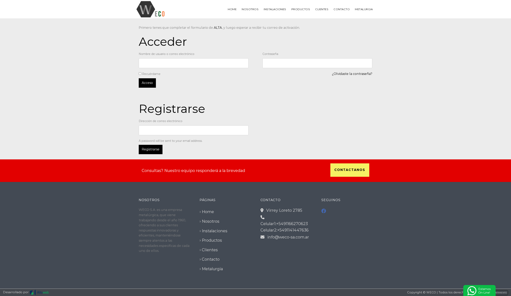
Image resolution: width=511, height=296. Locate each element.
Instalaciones (275, 9)
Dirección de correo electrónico (161, 121)
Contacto (342, 9)
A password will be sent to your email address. (170, 141)
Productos (300, 9)
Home (232, 9)
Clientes (321, 9)
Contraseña (270, 54)
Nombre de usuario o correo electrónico (167, 54)
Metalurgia (364, 9)
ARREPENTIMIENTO (497, 292)
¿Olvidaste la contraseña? (352, 74)
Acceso (147, 83)
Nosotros (250, 9)
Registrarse (150, 149)
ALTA (218, 28)
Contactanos (349, 170)
